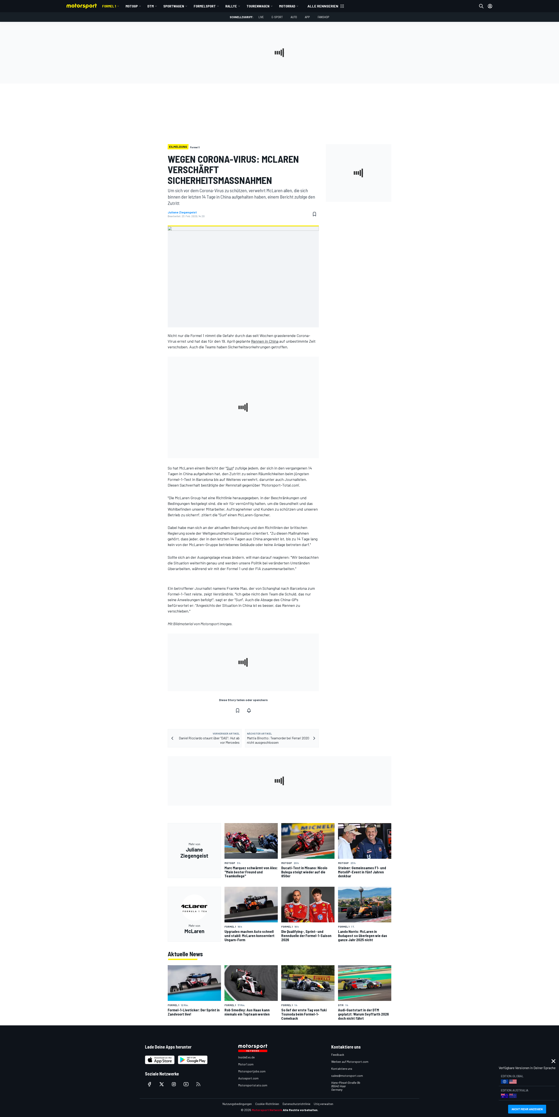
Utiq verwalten (323, 1104)
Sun (230, 468)
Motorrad (287, 6)
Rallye (231, 6)
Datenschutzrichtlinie (296, 1104)
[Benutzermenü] (490, 6)
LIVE (261, 17)
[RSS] (198, 1084)
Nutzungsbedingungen (237, 1104)
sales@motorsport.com (347, 1075)
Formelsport (205, 6)
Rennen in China (264, 341)
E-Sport (277, 17)
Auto (294, 17)
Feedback (337, 1054)
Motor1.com (246, 1064)
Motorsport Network (267, 1110)
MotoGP (132, 6)
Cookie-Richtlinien (267, 1104)
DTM (150, 6)
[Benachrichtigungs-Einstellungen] (249, 710)
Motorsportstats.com (252, 1085)
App (307, 17)
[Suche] (481, 6)
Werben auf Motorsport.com (349, 1061)
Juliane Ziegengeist (182, 212)
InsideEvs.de (246, 1057)
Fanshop (323, 17)
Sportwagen (173, 6)
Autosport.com (248, 1078)
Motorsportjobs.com (252, 1071)
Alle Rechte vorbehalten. (300, 1110)
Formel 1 (109, 6)
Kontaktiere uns (341, 1068)
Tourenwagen (258, 6)
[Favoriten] (314, 214)
